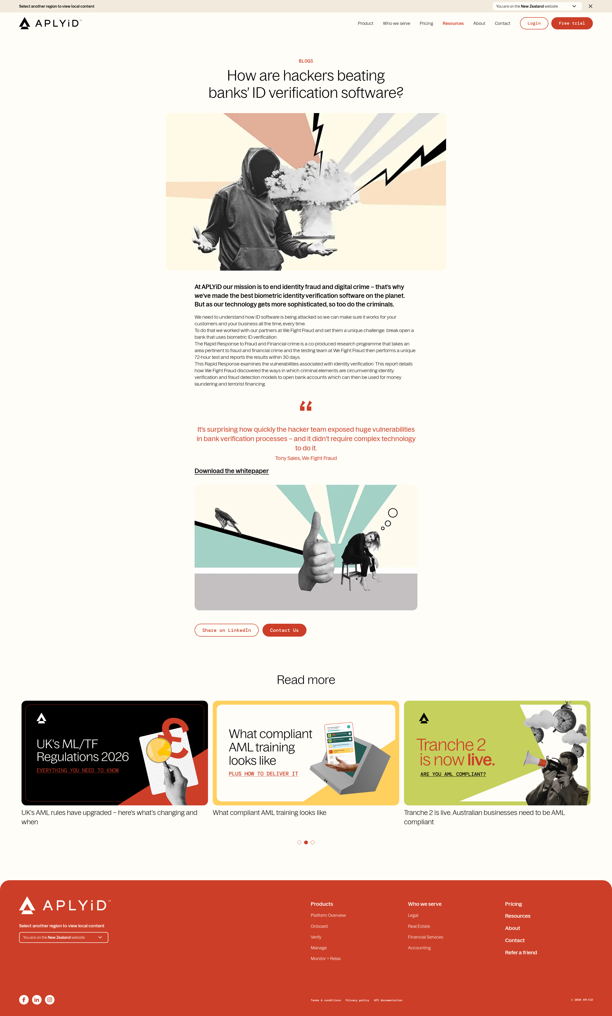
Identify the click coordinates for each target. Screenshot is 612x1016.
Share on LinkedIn (226, 630)
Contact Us (284, 630)
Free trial (572, 23)
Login (534, 23)
